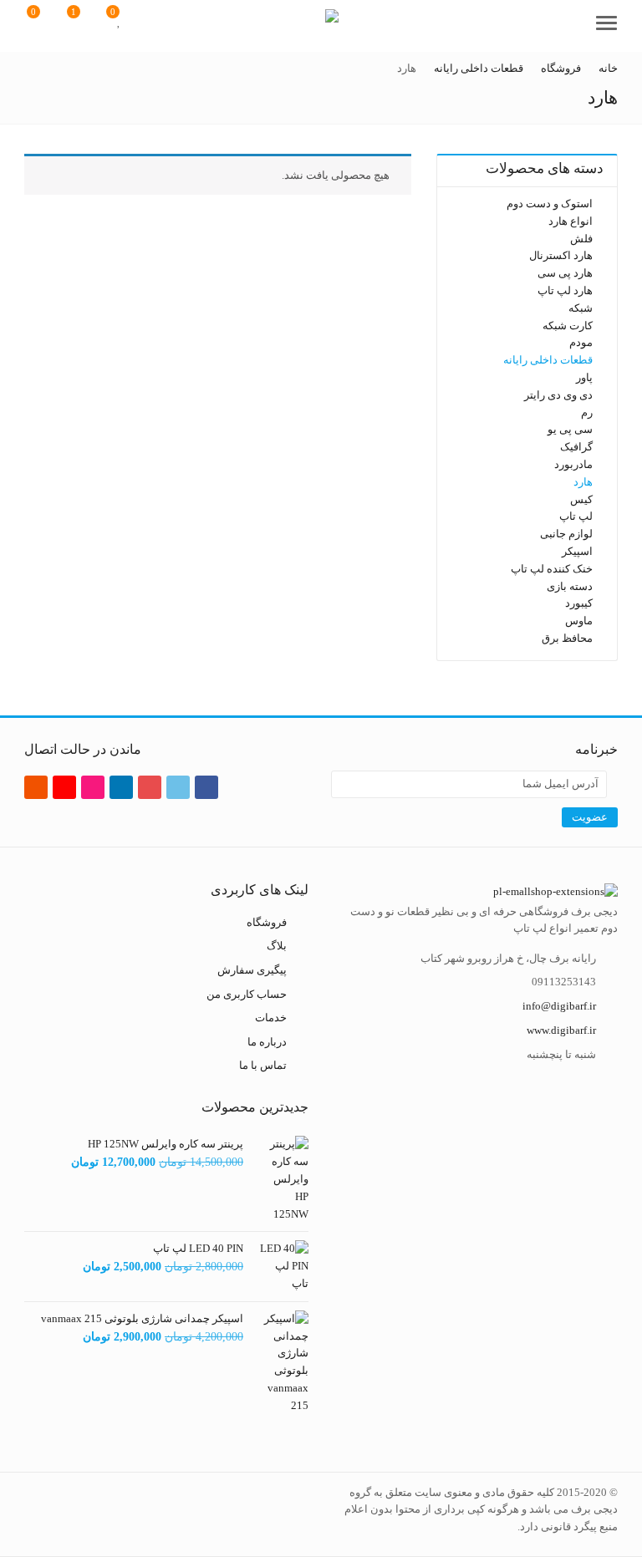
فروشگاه (267, 922)
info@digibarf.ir (559, 1006)
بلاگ (277, 945)
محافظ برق (567, 638)
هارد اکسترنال (561, 255)
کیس (581, 498)
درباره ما (267, 1041)
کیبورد (579, 603)
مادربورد (573, 464)
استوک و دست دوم (550, 203)
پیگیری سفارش (252, 970)
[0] (119, 20)
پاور (584, 377)
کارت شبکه (568, 324)
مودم (581, 342)
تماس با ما (263, 1065)
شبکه (580, 308)
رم (587, 411)
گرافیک (576, 446)
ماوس (579, 620)
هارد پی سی (565, 273)
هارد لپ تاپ (565, 290)
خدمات (271, 1017)
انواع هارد (570, 221)
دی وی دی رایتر (558, 395)
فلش (581, 238)
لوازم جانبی (566, 533)
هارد (583, 482)
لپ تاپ (576, 516)
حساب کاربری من (246, 993)
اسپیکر (577, 551)
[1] (83, 20)
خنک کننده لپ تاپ (552, 568)
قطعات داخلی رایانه (548, 360)
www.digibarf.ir (561, 1030)
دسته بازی (570, 585)
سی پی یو (570, 429)
